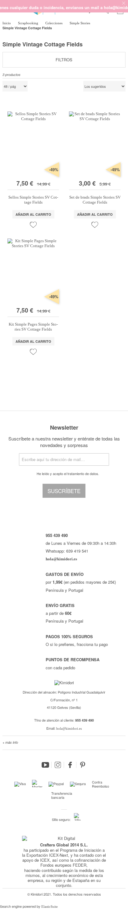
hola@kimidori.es (69, 728)
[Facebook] (70, 765)
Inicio (7, 23)
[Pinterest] (82, 765)
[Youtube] (45, 765)
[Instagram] (58, 765)
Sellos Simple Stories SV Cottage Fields (33, 200)
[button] (33, 224)
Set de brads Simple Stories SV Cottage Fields (95, 200)
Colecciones (54, 23)
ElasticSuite (49, 906)
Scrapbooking (28, 23)
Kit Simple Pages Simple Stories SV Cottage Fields (33, 327)
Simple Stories (80, 23)
